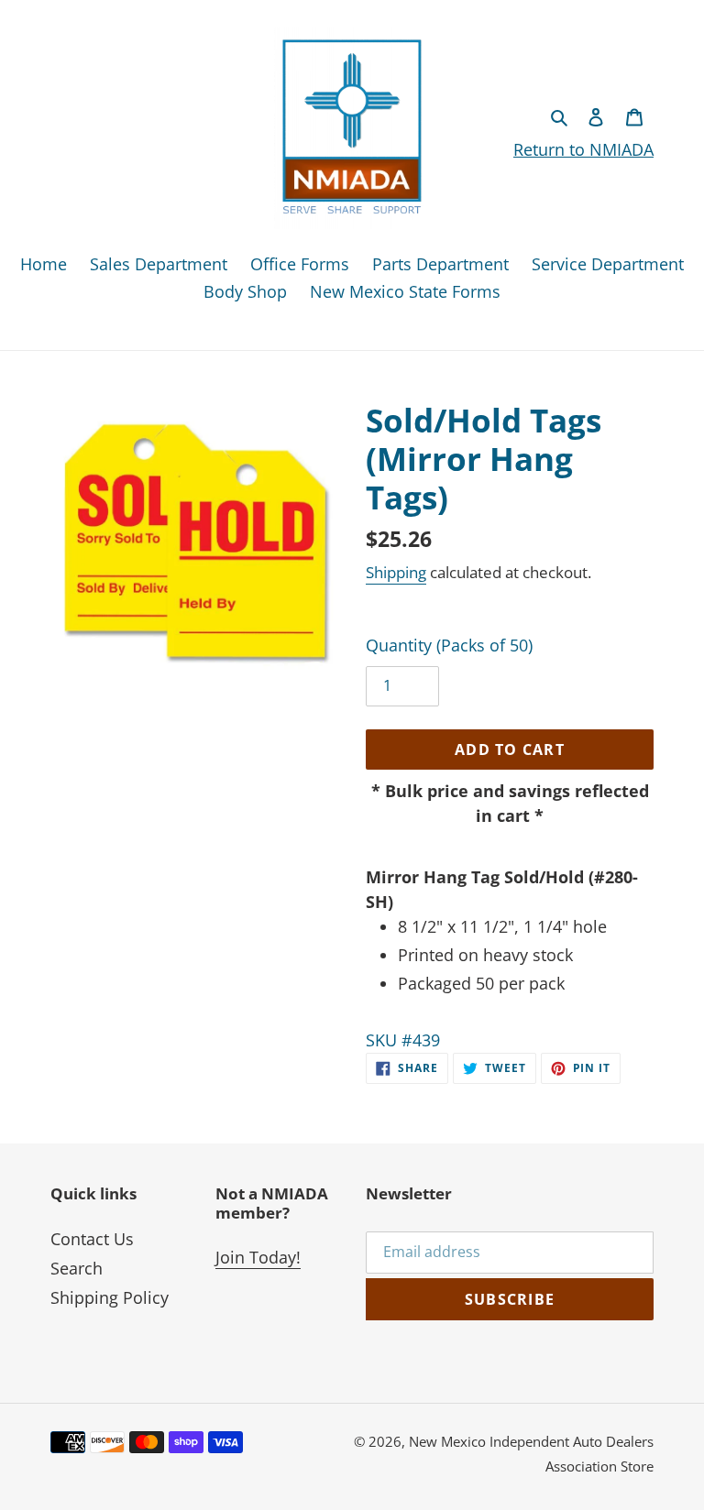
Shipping (396, 572)
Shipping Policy (109, 1297)
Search (76, 1268)
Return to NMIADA (583, 149)
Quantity (449, 645)
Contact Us (92, 1239)
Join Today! (258, 1257)
